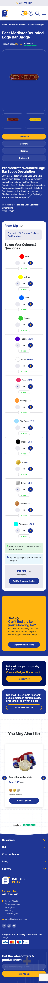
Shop (5, 861)
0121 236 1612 (25, 3)
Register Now (24, 679)
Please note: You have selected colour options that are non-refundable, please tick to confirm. (25, 544)
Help (4, 847)
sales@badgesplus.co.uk (14, 919)
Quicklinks (8, 840)
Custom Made (10, 854)
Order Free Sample (24, 707)
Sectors (6, 868)
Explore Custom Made (24, 644)
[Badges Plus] (5, 13)
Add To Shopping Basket (24, 581)
